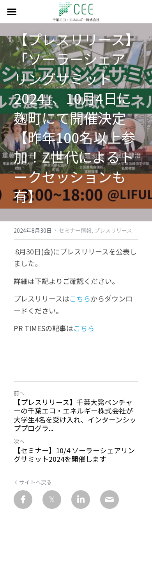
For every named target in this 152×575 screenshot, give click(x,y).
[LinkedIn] (80, 499)
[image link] (76, 11)
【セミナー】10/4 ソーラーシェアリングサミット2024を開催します (74, 454)
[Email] (109, 499)
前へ (19, 393)
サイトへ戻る (35, 482)
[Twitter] (51, 499)
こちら (79, 298)
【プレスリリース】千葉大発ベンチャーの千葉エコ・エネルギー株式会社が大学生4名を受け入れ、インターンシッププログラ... (75, 415)
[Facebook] (23, 499)
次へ (19, 441)
